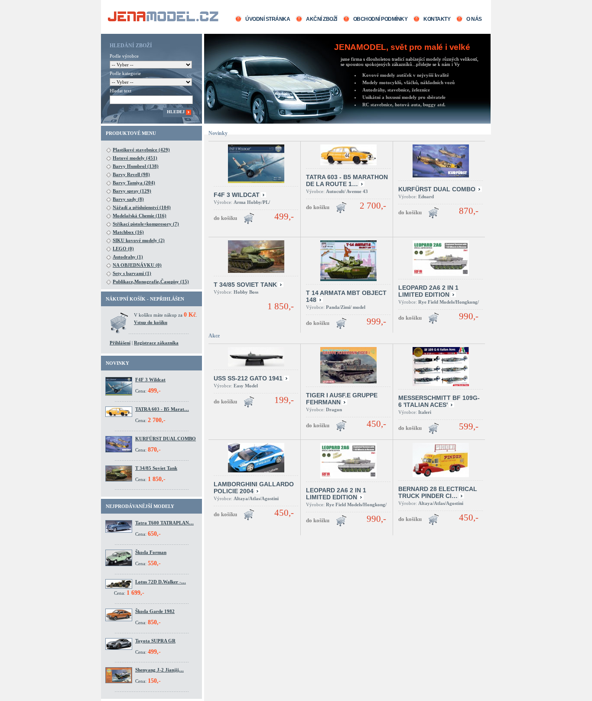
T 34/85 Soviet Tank (156, 468)
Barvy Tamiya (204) (134, 182)
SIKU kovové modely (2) (139, 240)
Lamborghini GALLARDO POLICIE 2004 (254, 488)
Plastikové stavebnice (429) (141, 149)
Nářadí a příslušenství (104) (142, 207)
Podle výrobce (124, 56)
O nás (474, 19)
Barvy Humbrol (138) (136, 166)
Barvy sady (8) (128, 199)
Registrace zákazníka (156, 342)
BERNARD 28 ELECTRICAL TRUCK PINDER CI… (437, 492)
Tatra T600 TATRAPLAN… (164, 522)
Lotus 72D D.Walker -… (160, 581)
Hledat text (120, 90)
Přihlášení (120, 342)
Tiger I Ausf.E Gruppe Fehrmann (341, 399)
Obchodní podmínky (380, 19)
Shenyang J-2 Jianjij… (159, 669)
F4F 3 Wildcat (150, 379)
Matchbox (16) (128, 232)
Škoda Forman (150, 552)
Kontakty (436, 19)
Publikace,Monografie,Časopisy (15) (151, 281)
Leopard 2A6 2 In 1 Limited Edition (428, 291)
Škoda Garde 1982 (155, 611)
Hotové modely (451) (135, 158)
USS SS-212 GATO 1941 (248, 378)
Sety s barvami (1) (132, 273)
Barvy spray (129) (132, 190)
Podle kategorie (125, 73)
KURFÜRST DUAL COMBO (165, 438)
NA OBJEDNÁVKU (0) (137, 265)
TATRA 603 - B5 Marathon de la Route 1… (347, 180)
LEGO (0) (123, 248)
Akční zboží (321, 19)
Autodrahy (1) (128, 256)
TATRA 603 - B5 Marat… (162, 409)
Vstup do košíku (150, 322)
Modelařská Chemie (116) (139, 215)
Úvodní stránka (267, 19)
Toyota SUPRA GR (155, 640)
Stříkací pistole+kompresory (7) (146, 223)
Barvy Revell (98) (131, 174)
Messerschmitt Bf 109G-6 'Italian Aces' (439, 401)
